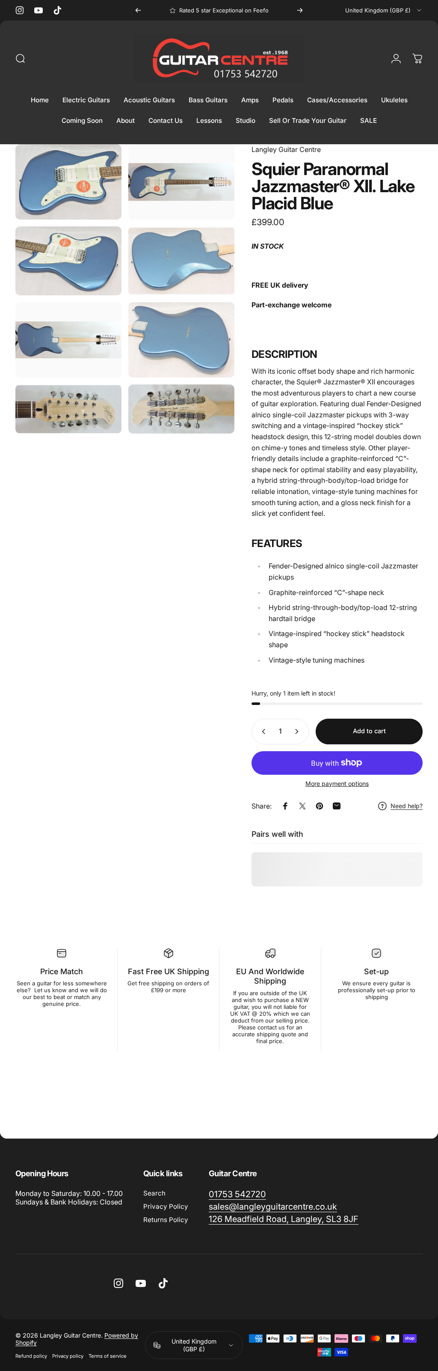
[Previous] (138, 10)
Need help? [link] (407, 805)
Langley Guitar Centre (286, 149)
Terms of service (108, 1356)
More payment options (337, 783)
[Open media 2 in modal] (181, 182)
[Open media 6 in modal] (181, 340)
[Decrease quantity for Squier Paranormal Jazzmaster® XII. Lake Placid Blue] (262, 731)
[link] (237, 1194)
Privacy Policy (165, 1206)
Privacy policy (67, 1356)
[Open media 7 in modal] (68, 409)
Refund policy (31, 1356)
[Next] (299, 10)
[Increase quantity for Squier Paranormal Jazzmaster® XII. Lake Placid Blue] (298, 731)
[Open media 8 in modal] (181, 409)
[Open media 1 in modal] (68, 182)
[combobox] (384, 10)
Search (154, 1193)
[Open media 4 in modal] (181, 260)
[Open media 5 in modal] (68, 340)
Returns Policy (165, 1220)
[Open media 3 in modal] (68, 260)
